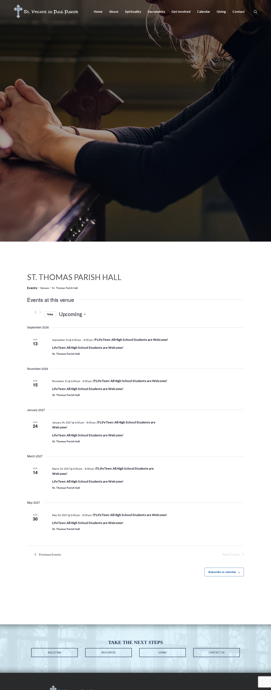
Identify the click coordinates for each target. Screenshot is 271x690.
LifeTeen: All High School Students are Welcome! (87, 348)
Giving (221, 11)
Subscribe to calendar (222, 572)
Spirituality (133, 11)
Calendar (203, 11)
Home (98, 11)
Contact (238, 11)
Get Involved (180, 11)
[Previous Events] (35, 312)
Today (50, 314)
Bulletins (54, 652)
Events (32, 288)
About (114, 11)
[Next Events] (40, 312)
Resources (108, 652)
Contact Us (217, 652)
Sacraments (156, 11)
